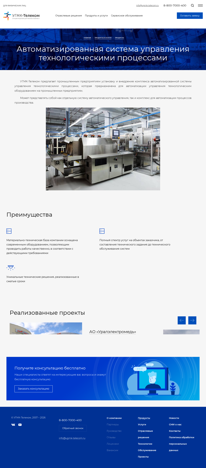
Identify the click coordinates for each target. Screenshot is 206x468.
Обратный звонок (72, 428)
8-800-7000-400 (175, 5)
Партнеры (113, 424)
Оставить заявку (190, 15)
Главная (87, 37)
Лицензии (113, 443)
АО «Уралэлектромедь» (112, 331)
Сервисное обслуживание (127, 15)
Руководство (114, 431)
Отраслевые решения (68, 15)
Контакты (175, 431)
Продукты (119, 37)
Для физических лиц (14, 6)
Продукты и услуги (96, 15)
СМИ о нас (175, 424)
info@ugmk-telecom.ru (147, 5)
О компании (114, 418)
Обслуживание (147, 450)
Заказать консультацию (33, 388)
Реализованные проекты (47, 312)
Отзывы (111, 437)
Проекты (143, 456)
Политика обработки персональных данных (181, 444)
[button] (182, 320)
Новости (174, 418)
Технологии (145, 443)
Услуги (142, 424)
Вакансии (112, 450)
